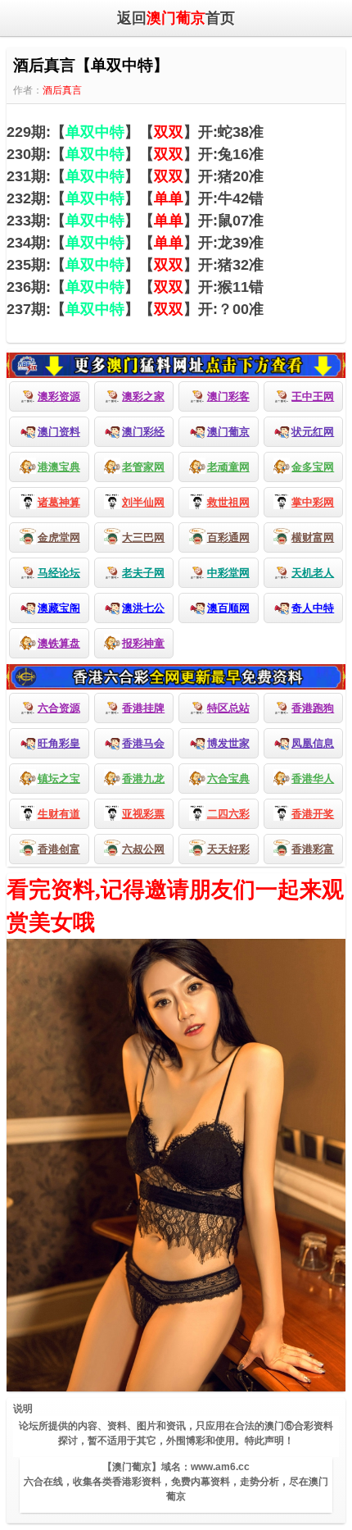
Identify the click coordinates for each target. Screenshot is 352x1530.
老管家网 (143, 467)
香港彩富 (312, 849)
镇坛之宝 (59, 778)
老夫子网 (143, 573)
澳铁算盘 (59, 643)
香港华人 (312, 778)
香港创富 (59, 849)
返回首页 (176, 18)
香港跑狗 (312, 708)
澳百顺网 (228, 608)
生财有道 (59, 814)
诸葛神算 (59, 502)
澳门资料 (59, 432)
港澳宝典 (59, 467)
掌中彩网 (312, 502)
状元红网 (312, 432)
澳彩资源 (59, 396)
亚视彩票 (143, 814)
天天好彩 (228, 849)
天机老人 (312, 573)
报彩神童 (143, 643)
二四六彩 (228, 814)
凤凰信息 (312, 743)
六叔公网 (143, 849)
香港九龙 (143, 778)
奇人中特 (312, 608)
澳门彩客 (228, 396)
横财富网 (312, 537)
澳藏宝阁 (59, 608)
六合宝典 (228, 778)
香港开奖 (312, 814)
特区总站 (228, 708)
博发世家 (228, 743)
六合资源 (59, 708)
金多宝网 (312, 467)
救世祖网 (228, 502)
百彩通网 (228, 537)
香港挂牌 (143, 708)
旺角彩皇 (59, 743)
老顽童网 (228, 467)
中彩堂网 (228, 573)
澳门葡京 (228, 432)
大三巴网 (143, 537)
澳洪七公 (143, 608)
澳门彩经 (143, 432)
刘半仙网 (143, 502)
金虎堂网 (59, 537)
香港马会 (143, 743)
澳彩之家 (143, 396)
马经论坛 (59, 573)
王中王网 (312, 396)
